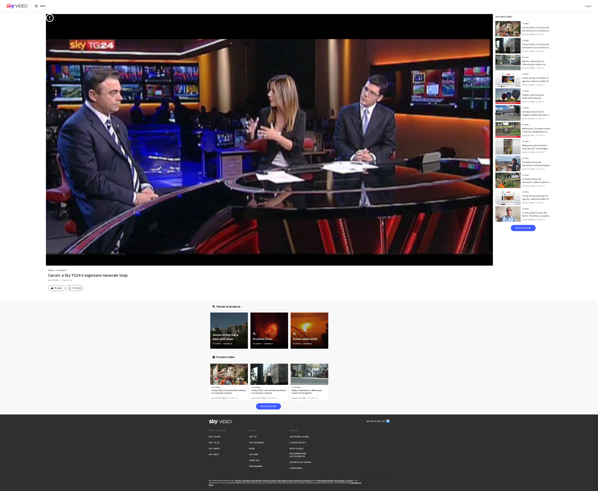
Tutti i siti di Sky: (217, 430)
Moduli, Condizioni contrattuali (248, 480)
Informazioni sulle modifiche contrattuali (294, 480)
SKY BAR (253, 454)
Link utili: (294, 430)
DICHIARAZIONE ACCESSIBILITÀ (298, 454)
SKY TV (253, 437)
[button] (56, 288)
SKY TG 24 (214, 442)
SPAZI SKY (254, 460)
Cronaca (61, 270)
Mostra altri (523, 228)
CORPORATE (296, 468)
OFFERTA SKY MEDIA (300, 462)
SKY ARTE (214, 454)
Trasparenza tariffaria (325, 480)
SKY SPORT (215, 437)
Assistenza (339, 480)
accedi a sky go (376, 421)
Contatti (349, 480)
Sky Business (257, 442)
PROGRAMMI (255, 466)
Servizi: (253, 430)
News (51, 270)
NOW (251, 448)
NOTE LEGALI (296, 448)
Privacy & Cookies (269, 480)
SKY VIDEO (214, 448)
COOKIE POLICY (298, 442)
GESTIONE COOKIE (299, 437)
